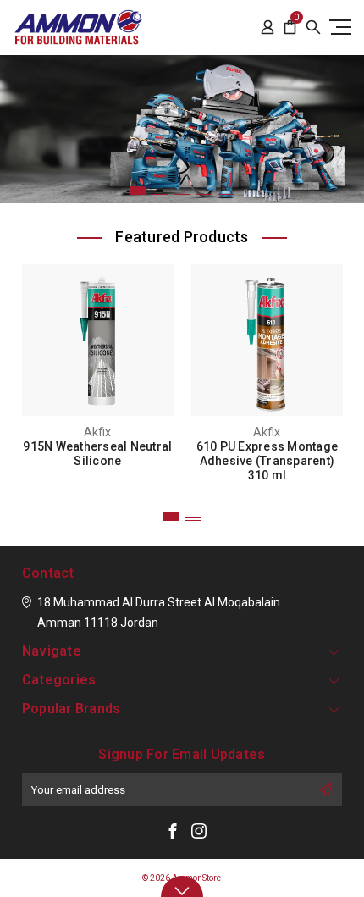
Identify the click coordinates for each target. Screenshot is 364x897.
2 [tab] (160, 193)
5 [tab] (226, 193)
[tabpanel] (182, 129)
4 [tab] (204, 193)
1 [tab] (138, 190)
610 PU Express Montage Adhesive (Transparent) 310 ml (267, 461)
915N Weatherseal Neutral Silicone (97, 454)
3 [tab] (182, 193)
